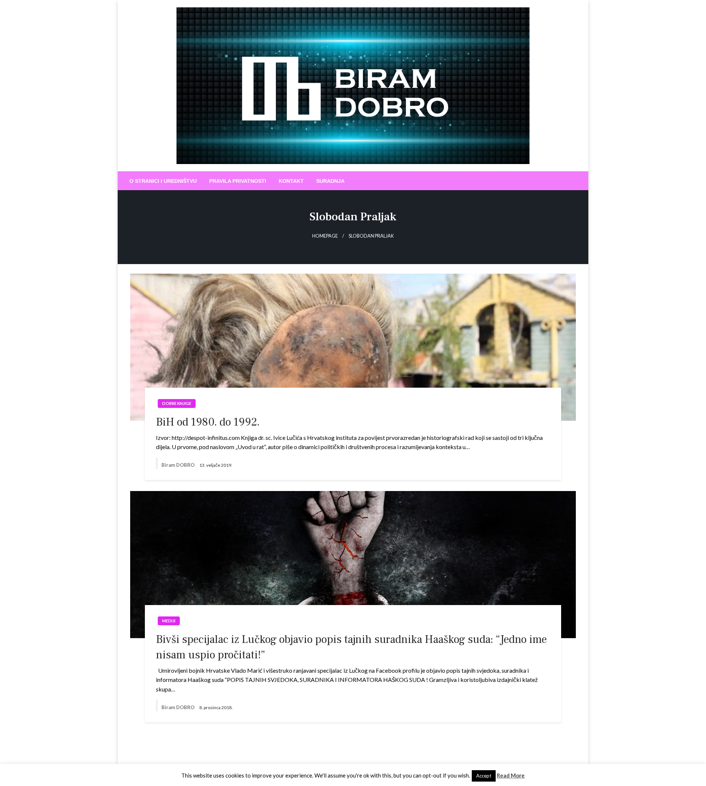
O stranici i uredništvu (163, 181)
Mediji (168, 620)
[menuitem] (163, 181)
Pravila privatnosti (237, 181)
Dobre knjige (176, 403)
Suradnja (330, 181)
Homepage (325, 236)
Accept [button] (483, 776)
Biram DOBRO (178, 465)
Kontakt (291, 181)
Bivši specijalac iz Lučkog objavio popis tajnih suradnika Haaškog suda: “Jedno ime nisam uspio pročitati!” (351, 647)
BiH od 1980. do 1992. (208, 422)
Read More (511, 775)
